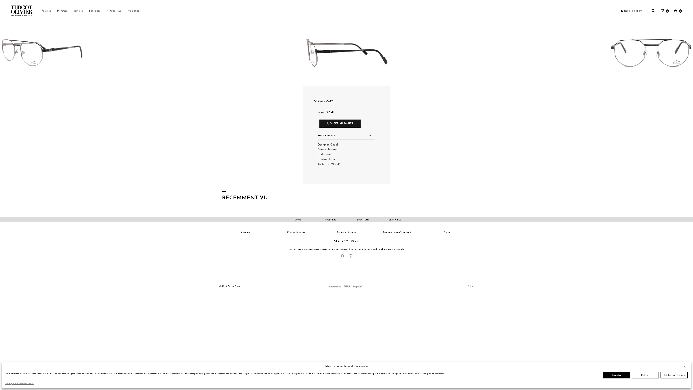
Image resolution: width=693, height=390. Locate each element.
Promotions (134, 11)
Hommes (62, 11)
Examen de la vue (296, 232)
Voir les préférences (674, 375)
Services (78, 11)
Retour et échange (346, 232)
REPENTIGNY (362, 220)
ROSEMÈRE (330, 220)
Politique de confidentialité (19, 384)
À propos (245, 232)
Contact (447, 232)
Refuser (645, 375)
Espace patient (633, 11)
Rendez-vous (113, 11)
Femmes (46, 11)
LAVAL (298, 220)
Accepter (616, 375)
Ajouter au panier (340, 123)
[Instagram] (350, 256)
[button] (686, 366)
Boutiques (94, 11)
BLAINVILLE (395, 220)
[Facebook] (342, 256)
